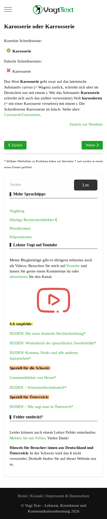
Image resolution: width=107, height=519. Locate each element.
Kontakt (37, 496)
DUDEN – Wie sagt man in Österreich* (41, 406)
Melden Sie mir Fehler (27, 438)
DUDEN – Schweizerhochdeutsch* (38, 387)
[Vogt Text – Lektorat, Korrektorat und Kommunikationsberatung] (53, 9)
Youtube (73, 265)
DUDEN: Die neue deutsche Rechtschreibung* (48, 333)
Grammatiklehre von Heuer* (33, 377)
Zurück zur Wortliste (86, 124)
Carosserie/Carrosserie (22, 114)
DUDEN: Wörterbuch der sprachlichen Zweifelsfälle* (53, 343)
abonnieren (19, 276)
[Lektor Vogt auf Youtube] (53, 300)
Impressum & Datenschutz (67, 496)
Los (86, 185)
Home (23, 496)
